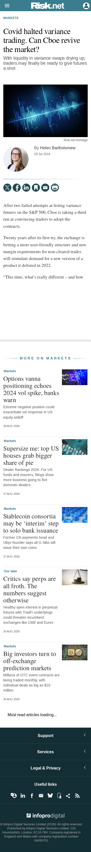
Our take (10, 571)
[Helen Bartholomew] (16, 159)
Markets (10, 18)
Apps (59, 796)
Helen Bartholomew (58, 147)
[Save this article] (36, 188)
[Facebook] (17, 188)
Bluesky (50, 796)
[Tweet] (7, 188)
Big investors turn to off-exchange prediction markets (29, 660)
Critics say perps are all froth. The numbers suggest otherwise (29, 589)
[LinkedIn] (26, 188)
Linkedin (23, 796)
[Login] (85, 5)
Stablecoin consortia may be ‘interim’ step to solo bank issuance (31, 523)
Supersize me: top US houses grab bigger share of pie (31, 455)
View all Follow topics (14, 796)
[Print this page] (55, 188)
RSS (77, 796)
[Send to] (45, 188)
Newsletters (41, 796)
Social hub (68, 796)
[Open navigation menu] (5, 6)
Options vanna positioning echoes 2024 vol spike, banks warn (31, 389)
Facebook (32, 796)
